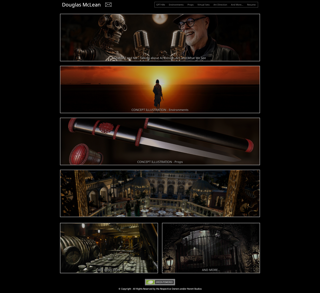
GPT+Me (161, 4)
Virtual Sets (204, 4)
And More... (237, 4)
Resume (252, 4)
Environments (177, 4)
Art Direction (221, 4)
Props (191, 4)
